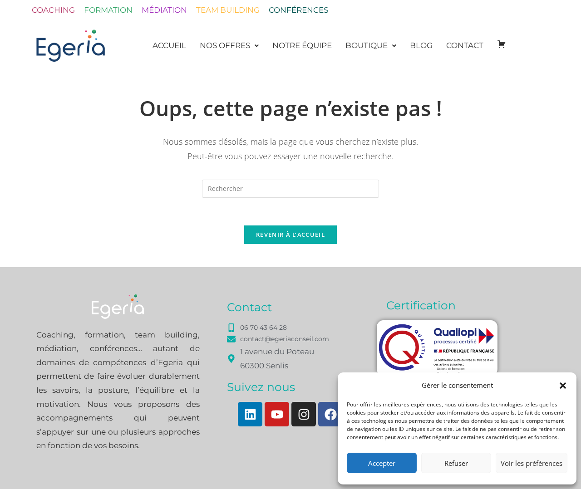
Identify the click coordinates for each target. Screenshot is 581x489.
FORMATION (108, 10)
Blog (421, 45)
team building (228, 10)
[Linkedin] (250, 414)
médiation (164, 10)
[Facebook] (330, 414)
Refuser (456, 463)
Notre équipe (302, 45)
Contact (464, 45)
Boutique (366, 45)
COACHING (53, 10)
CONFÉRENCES (298, 10)
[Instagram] (303, 414)
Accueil (169, 45)
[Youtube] (277, 414)
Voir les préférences (531, 463)
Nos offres (225, 45)
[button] (562, 385)
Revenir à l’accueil (290, 234)
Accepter (381, 463)
